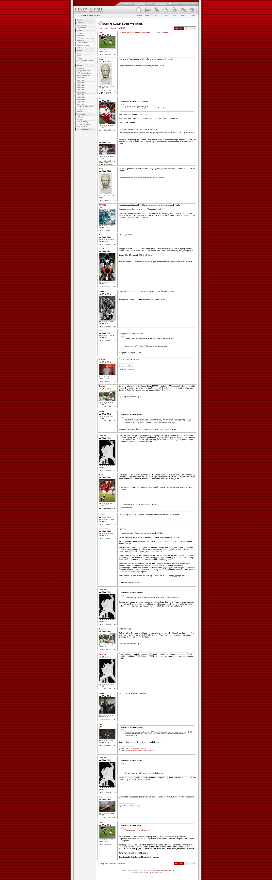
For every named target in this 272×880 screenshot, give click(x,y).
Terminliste (81, 35)
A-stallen (81, 33)
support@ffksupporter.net (165, 870)
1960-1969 (81, 92)
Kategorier (103, 28)
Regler (80, 58)
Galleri (79, 48)
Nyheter (80, 22)
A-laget (79, 30)
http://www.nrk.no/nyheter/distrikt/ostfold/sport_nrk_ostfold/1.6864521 (145, 32)
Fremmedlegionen (84, 75)
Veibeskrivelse (83, 126)
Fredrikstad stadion (84, 124)
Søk (79, 55)
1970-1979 (81, 95)
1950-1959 (81, 90)
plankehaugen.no (94, 15)
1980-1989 (81, 97)
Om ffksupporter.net (84, 129)
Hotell (80, 119)
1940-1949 (81, 87)
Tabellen (81, 40)
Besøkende (81, 114)
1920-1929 (81, 83)
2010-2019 (81, 104)
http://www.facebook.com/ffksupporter (141, 750)
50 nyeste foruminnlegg (86, 60)
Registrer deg (189, 3)
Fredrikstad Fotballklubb (117, 28)
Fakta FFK (81, 109)
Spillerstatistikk (83, 43)
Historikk (80, 65)
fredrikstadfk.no (83, 15)
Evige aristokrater (84, 70)
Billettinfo (81, 117)
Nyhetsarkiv (82, 25)
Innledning (81, 68)
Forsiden (80, 20)
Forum (79, 50)
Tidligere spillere (83, 45)
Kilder (80, 111)
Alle (194, 28)
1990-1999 (81, 99)
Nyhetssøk (82, 28)
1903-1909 (81, 78)
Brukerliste (81, 63)
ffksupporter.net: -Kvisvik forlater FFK (132, 693)
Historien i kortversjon (85, 107)
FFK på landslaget (84, 73)
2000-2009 (81, 102)
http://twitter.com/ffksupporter (136, 749)
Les (79, 53)
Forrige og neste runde (86, 38)
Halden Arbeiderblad (154, 552)
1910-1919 (81, 80)
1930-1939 (81, 85)
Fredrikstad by (83, 122)
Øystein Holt (147, 872)
